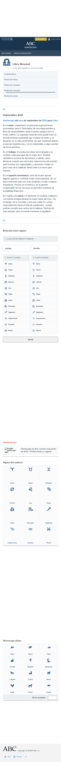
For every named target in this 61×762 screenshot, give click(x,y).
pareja (8, 248)
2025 (44, 120)
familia (36, 248)
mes (21, 120)
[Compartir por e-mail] (3, 109)
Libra (55, 120)
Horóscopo (9, 120)
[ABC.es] (32, 44)
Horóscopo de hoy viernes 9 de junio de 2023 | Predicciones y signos (38, 450)
